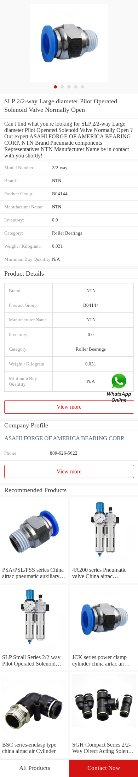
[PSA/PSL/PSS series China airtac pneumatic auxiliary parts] (34, 563)
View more (69, 407)
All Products (34, 768)
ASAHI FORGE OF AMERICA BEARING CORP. (64, 438)
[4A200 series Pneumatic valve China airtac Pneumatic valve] (104, 563)
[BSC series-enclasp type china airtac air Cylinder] (34, 738)
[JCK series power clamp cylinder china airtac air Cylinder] (104, 651)
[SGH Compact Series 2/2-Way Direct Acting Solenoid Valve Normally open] (104, 738)
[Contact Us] (119, 388)
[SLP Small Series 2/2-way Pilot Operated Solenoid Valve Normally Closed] (34, 651)
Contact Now (103, 768)
